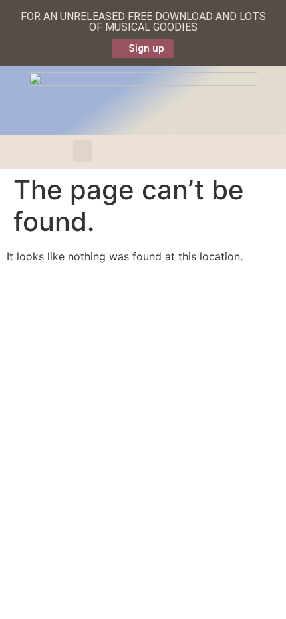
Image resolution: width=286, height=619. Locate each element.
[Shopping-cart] (124, 152)
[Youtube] (186, 152)
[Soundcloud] (227, 152)
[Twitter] (166, 152)
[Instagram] (207, 152)
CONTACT (39, 295)
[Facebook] (145, 152)
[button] (82, 151)
